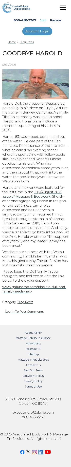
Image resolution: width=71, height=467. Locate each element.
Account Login (37, 31)
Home (12, 42)
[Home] (18, 7)
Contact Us (33, 365)
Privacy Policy (33, 381)
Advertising (33, 343)
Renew (55, 20)
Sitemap (33, 354)
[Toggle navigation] (63, 7)
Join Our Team (33, 370)
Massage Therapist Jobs (33, 359)
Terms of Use (33, 386)
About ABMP (33, 332)
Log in (9, 311)
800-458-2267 (25, 20)
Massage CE (33, 348)
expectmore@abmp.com (33, 412)
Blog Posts (27, 42)
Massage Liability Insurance (33, 338)
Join (43, 20)
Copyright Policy (33, 375)
